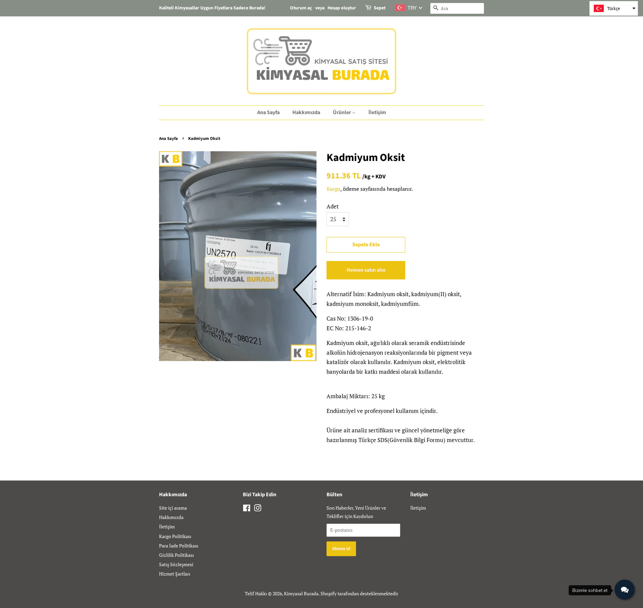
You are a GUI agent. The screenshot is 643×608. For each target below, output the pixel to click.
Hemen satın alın (366, 270)
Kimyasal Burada (301, 593)
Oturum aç (301, 8)
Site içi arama (173, 508)
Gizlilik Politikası (176, 555)
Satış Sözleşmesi (176, 564)
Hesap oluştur (342, 8)
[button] (613, 8)
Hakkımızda (306, 112)
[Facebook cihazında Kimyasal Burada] (247, 509)
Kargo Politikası (175, 536)
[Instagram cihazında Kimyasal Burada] (257, 509)
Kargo (333, 188)
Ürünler (342, 112)
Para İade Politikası (178, 545)
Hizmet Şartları (174, 574)
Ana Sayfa (268, 112)
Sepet (379, 8)
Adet (333, 206)
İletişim (377, 112)
